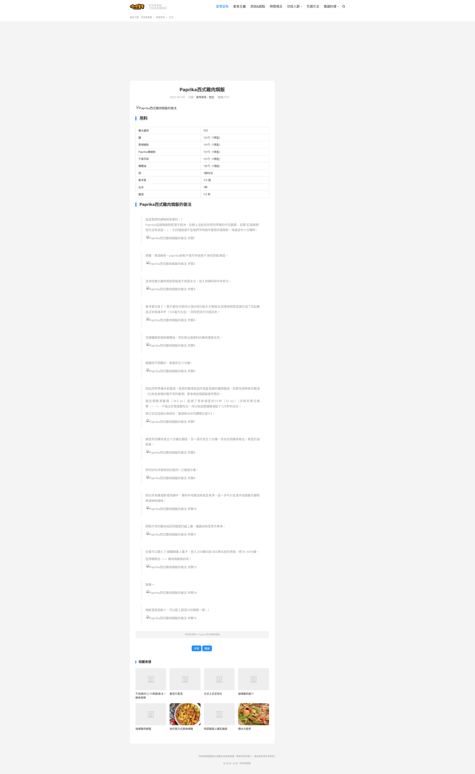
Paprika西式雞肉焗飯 (202, 89)
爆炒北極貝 (244, 728)
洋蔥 (196, 648)
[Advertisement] (237, 51)
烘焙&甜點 (257, 6)
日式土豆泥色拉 (213, 693)
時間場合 (276, 6)
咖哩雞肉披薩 (143, 728)
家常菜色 (222, 6)
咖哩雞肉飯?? (246, 693)
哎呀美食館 (137, 7)
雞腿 (207, 648)
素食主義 (239, 6)
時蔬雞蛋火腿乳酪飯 (215, 728)
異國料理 (330, 6)
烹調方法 (313, 6)
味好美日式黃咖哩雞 (181, 728)
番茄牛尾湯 (176, 693)
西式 (211, 97)
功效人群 (293, 6)
